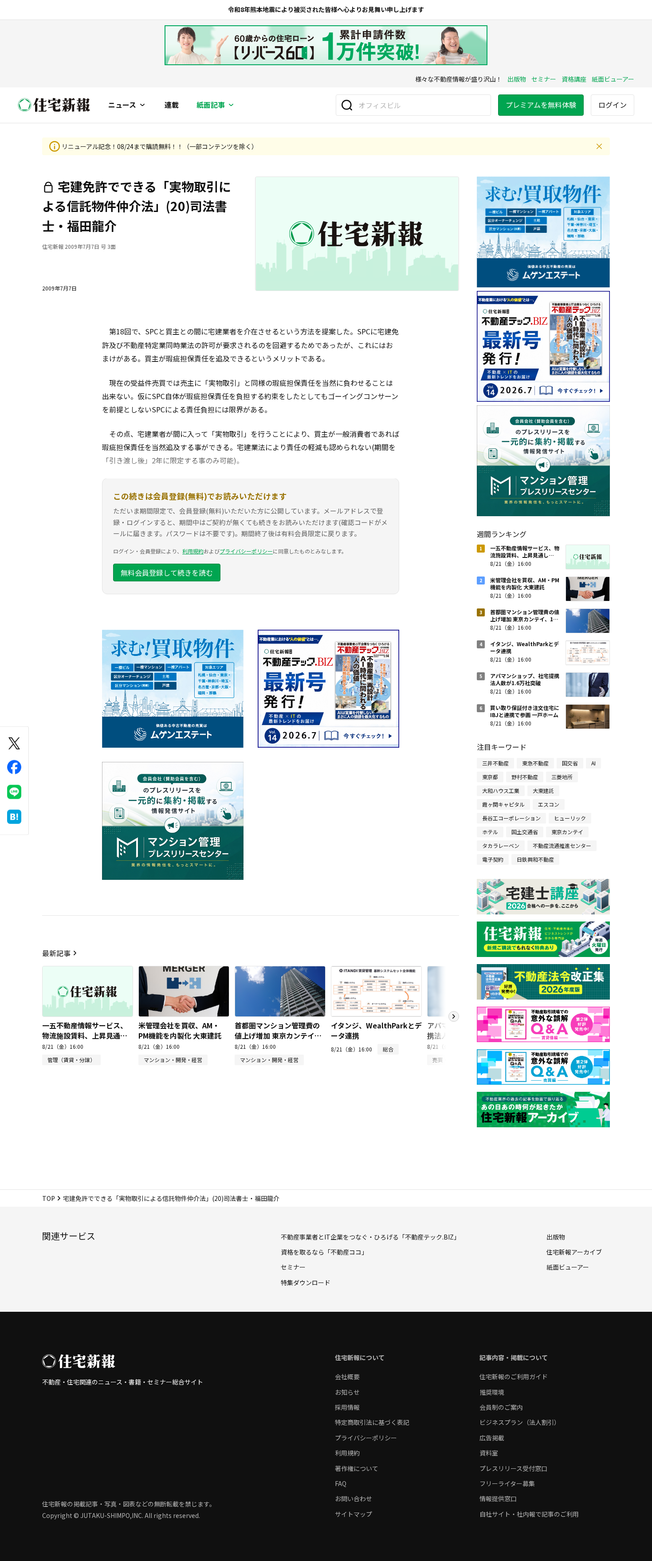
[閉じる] (599, 146)
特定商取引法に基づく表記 (372, 1422)
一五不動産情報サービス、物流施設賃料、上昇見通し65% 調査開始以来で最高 (84, 1035)
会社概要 (347, 1376)
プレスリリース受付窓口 (513, 1468)
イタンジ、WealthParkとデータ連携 (376, 1030)
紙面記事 (210, 105)
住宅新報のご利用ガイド (513, 1376)
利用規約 (193, 551)
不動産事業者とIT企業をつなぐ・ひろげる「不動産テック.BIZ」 (370, 1236)
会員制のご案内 (501, 1407)
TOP (48, 1198)
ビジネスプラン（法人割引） (519, 1422)
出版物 (516, 79)
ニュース (122, 105)
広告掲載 (491, 1437)
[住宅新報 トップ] (54, 105)
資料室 (488, 1452)
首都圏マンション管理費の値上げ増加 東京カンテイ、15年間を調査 (278, 1035)
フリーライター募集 (507, 1483)
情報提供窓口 (498, 1498)
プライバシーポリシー (246, 551)
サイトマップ (353, 1514)
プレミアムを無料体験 (541, 104)
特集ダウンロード (305, 1282)
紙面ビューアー (613, 79)
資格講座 (574, 79)
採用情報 (347, 1407)
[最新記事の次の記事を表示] (453, 1016)
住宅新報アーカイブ (574, 1251)
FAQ (340, 1483)
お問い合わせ (353, 1498)
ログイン (612, 104)
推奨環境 (491, 1392)
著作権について (356, 1468)
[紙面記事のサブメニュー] (231, 105)
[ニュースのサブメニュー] (142, 105)
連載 (172, 105)
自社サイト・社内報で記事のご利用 (529, 1514)
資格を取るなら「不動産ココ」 (324, 1251)
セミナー (543, 79)
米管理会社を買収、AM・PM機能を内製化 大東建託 (179, 1030)
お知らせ (347, 1392)
